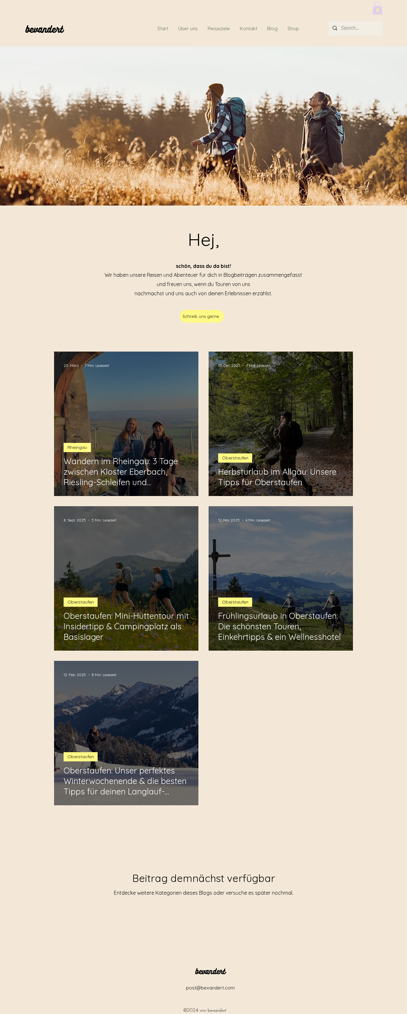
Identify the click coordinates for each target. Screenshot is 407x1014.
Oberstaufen (235, 458)
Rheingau (77, 447)
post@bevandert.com (210, 988)
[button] (377, 8)
